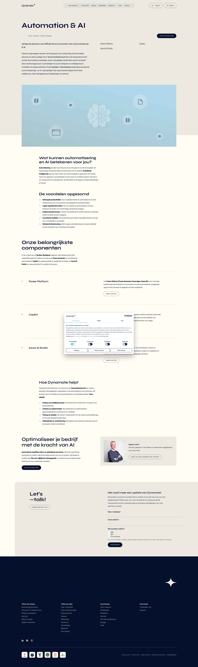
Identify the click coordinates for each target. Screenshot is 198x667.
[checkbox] (145, 534)
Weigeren (76, 350)
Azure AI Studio (106, 48)
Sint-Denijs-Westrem (108, 619)
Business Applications (30, 607)
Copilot (142, 44)
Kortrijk (103, 616)
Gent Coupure (105, 607)
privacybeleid (78, 336)
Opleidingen (65, 625)
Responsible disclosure (158, 655)
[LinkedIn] (23, 640)
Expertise (36, 36)
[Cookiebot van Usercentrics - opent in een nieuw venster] (125, 316)
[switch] (90, 344)
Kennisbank (65, 631)
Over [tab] (122, 320)
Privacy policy (126, 655)
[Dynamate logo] (28, 5)
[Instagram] (32, 640)
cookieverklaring (92, 336)
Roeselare (104, 613)
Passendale (104, 610)
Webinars (64, 628)
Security (25, 616)
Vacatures (65, 622)
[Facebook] (27, 640)
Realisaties (65, 619)
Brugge (103, 622)
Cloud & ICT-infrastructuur (32, 610)
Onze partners (66, 613)
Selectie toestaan (99, 350)
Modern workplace (46, 36)
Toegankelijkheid (171, 655)
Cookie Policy (135, 655)
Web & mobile (27, 619)
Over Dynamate (67, 607)
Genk (102, 625)
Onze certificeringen (68, 610)
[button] (74, 5)
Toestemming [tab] (75, 320)
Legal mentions (145, 655)
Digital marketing (28, 622)
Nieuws (64, 616)
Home (30, 36)
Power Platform (106, 44)
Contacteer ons (145, 607)
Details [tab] (99, 320)
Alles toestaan (121, 350)
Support (143, 610)
